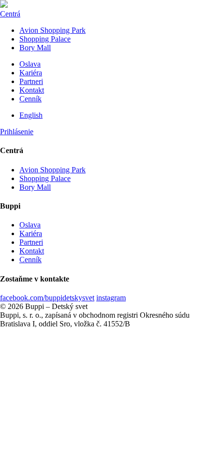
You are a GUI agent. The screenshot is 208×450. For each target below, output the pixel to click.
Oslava (30, 64)
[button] (16, 131)
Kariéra (30, 73)
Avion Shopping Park (52, 30)
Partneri (31, 81)
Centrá (10, 14)
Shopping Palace (45, 39)
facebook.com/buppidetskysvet (47, 298)
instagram (111, 298)
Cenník (30, 99)
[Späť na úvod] (4, 5)
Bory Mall (35, 47)
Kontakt (31, 90)
